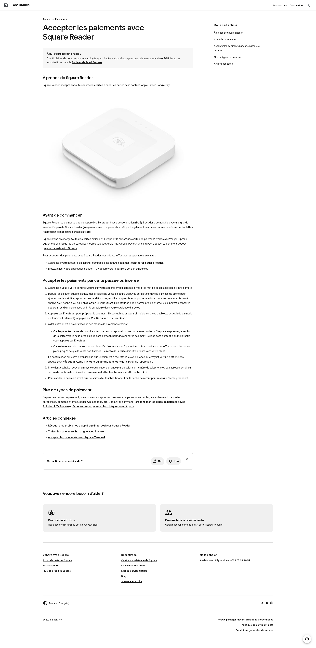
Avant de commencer (225, 39)
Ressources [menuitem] (280, 5)
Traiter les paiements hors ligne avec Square (76, 431)
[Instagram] (271, 602)
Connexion (296, 5)
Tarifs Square (51, 565)
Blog (123, 576)
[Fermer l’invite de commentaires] (187, 459)
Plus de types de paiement (227, 57)
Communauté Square (133, 565)
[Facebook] (267, 602)
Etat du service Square (134, 571)
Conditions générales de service (254, 630)
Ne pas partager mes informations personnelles (245, 619)
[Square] (6, 5)
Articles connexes (223, 63)
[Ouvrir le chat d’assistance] (307, 639)
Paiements (61, 19)
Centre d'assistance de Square (139, 560)
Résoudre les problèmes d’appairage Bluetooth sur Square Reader (89, 425)
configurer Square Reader (147, 262)
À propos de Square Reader (228, 32)
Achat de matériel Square (57, 560)
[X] (262, 602)
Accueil (47, 19)
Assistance (21, 5)
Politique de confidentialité (257, 625)
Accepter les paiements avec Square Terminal (76, 437)
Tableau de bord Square (87, 62)
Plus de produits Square (57, 571)
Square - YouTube (131, 581)
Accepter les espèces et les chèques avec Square (103, 406)
